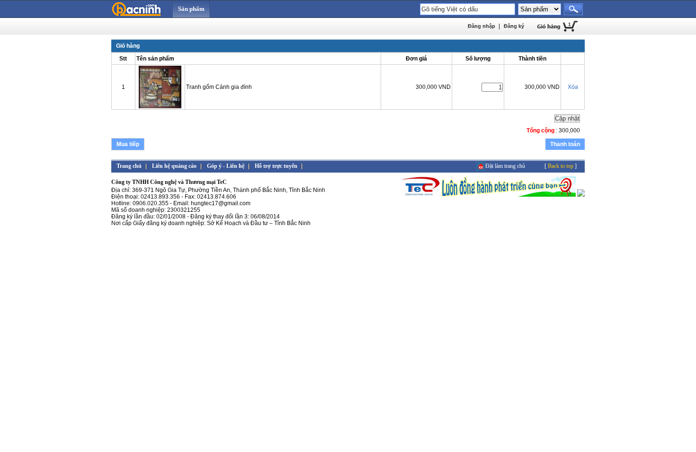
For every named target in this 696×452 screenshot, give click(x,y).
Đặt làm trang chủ (505, 166)
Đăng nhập (481, 26)
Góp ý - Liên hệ (225, 166)
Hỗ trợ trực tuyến (276, 166)
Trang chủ (129, 166)
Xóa (573, 87)
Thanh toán (565, 144)
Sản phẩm (191, 8)
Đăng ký (514, 26)
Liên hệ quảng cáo (174, 166)
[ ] (560, 166)
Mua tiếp (127, 144)
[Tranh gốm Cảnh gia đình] (160, 106)
